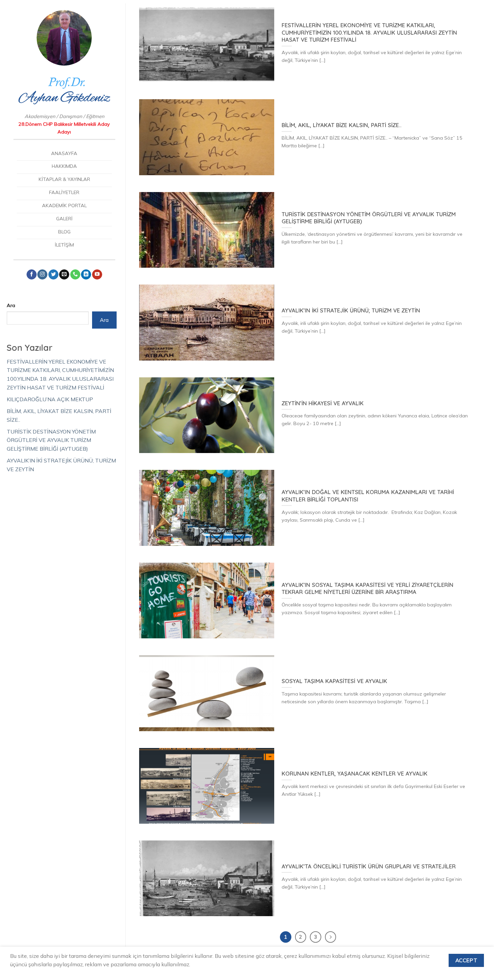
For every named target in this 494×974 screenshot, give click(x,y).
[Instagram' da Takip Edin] (42, 274)
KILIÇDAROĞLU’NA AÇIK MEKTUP (50, 399)
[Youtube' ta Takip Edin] (97, 274)
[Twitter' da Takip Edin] (53, 274)
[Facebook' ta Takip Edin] (32, 274)
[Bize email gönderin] (64, 274)
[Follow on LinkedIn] (86, 274)
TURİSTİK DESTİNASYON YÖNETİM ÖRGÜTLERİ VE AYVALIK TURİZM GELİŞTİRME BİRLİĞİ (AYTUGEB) (51, 440)
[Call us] (75, 274)
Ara (11, 305)
